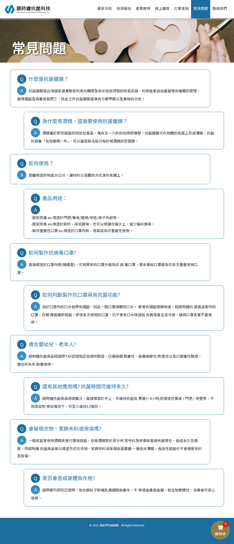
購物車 (221, 528)
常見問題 (200, 8)
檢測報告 (124, 8)
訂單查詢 (181, 8)
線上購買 (162, 8)
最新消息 (104, 8)
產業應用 (143, 8)
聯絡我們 (220, 8)
